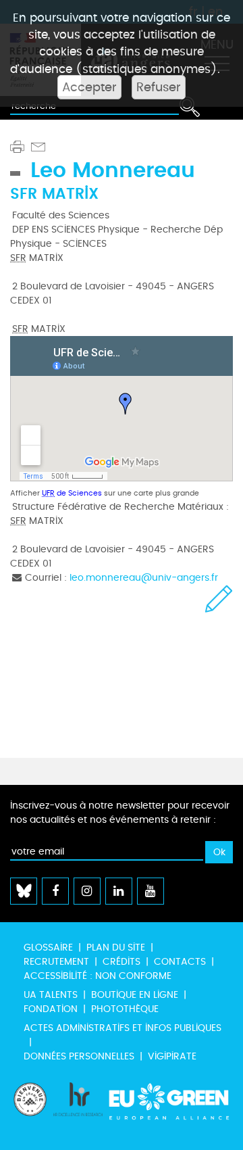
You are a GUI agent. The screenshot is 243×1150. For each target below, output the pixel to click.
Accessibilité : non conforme (97, 976)
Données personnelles (79, 1056)
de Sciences (72, 493)
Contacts (180, 962)
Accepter (89, 87)
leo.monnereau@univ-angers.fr (144, 578)
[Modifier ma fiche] (219, 599)
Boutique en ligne (134, 995)
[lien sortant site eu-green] (169, 1109)
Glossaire (48, 947)
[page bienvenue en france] (30, 1109)
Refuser (158, 87)
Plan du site (115, 947)
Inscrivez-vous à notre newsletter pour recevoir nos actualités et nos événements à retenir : (120, 812)
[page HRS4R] (78, 1109)
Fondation (51, 1009)
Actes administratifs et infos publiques (122, 1028)
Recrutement (56, 962)
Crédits (121, 962)
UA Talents (51, 995)
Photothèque (125, 1009)
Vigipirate (172, 1056)
